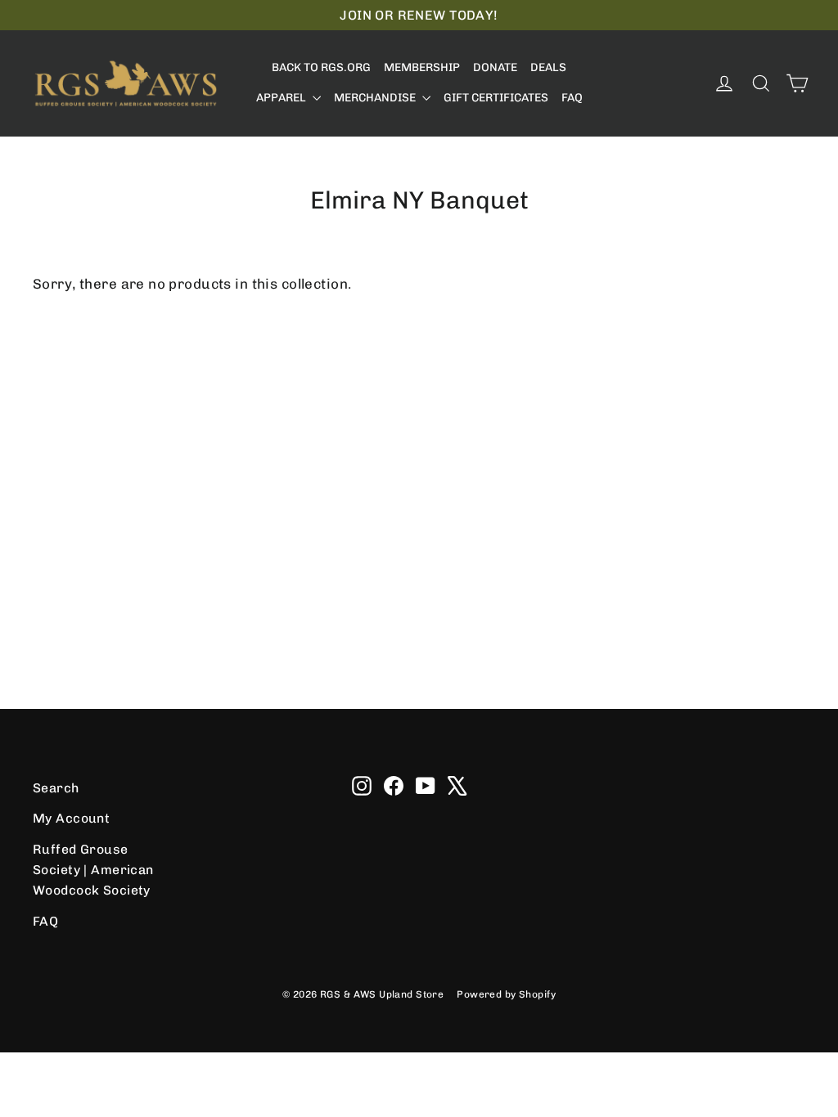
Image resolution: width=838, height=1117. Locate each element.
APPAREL (282, 98)
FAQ (572, 98)
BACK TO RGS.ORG (321, 67)
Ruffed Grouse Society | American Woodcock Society (93, 870)
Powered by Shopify (506, 994)
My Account (71, 818)
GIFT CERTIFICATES (496, 98)
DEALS (548, 67)
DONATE (495, 67)
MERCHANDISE (376, 98)
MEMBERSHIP (422, 67)
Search (56, 788)
